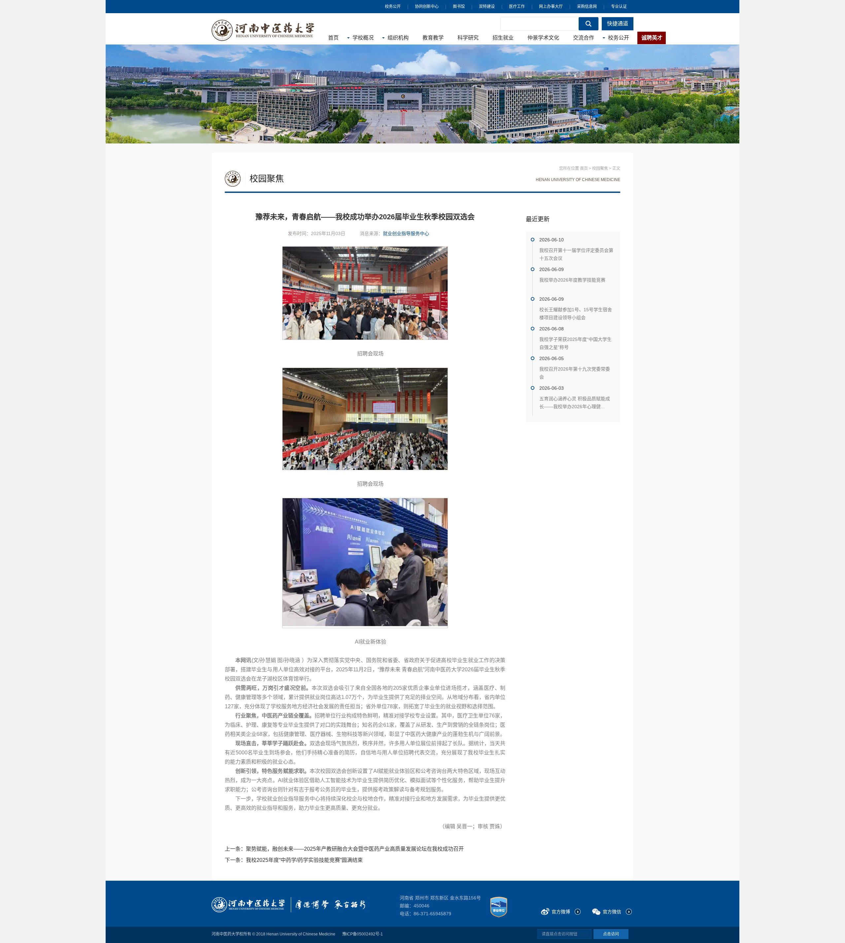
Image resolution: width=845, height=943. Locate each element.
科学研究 (468, 38)
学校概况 (363, 38)
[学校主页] (263, 30)
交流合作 (583, 38)
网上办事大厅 (551, 6)
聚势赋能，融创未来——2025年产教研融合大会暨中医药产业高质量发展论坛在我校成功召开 (355, 849)
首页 (333, 38)
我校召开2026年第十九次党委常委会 (574, 373)
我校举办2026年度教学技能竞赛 (572, 280)
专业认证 (619, 6)
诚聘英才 (651, 38)
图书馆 (459, 6)
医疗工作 (517, 6)
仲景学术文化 (543, 38)
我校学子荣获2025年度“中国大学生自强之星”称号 (575, 343)
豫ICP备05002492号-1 (362, 934)
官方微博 (561, 911)
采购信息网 (587, 6)
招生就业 (503, 38)
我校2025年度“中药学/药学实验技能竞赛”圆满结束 (304, 860)
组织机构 (398, 38)
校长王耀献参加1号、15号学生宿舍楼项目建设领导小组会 (575, 313)
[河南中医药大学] (248, 904)
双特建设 (487, 6)
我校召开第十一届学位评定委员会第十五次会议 (576, 254)
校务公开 (393, 6)
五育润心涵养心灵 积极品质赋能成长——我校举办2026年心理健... (574, 402)
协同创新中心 (427, 6)
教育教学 (433, 38)
